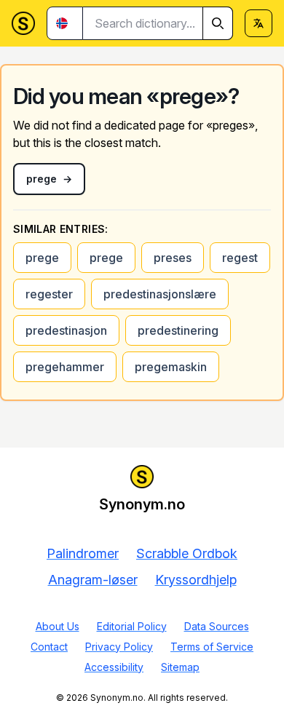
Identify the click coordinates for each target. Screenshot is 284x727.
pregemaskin (171, 366)
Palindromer (83, 553)
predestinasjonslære (159, 294)
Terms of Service (211, 646)
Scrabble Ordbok (186, 553)
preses (173, 257)
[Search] (217, 23)
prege (42, 257)
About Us (57, 626)
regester (49, 294)
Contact (49, 646)
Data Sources (216, 626)
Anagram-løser (93, 579)
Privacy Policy (119, 646)
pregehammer (64, 366)
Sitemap (180, 667)
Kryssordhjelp (196, 579)
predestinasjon (66, 330)
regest (240, 257)
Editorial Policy (132, 626)
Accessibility (113, 667)
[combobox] (158, 23)
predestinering (178, 330)
